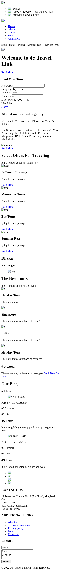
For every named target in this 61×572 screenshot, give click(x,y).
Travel (11, 32)
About (11, 29)
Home (11, 26)
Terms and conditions (19, 525)
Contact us (13, 534)
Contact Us (14, 38)
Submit (6, 561)
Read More (7, 72)
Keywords (7, 85)
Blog (10, 35)
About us (13, 521)
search (4, 106)
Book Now (50, 373)
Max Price (6, 103)
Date (3, 99)
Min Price (6, 92)
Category (6, 89)
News (11, 531)
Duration (6, 96)
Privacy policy (16, 528)
